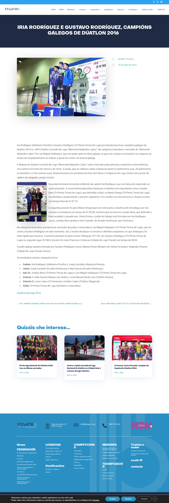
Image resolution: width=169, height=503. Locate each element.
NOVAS (61, 10)
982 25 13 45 (114, 424)
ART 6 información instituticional (23, 478)
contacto (137, 467)
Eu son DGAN (107, 479)
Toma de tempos (108, 476)
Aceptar (112, 499)
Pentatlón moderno (52, 469)
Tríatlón (48, 472)
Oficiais (48, 457)
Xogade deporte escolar (111, 452)
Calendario (78, 451)
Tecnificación (132, 10)
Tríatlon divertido (108, 455)
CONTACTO (161, 10)
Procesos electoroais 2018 (26, 464)
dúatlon (121, 59)
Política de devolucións (82, 457)
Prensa (130, 59)
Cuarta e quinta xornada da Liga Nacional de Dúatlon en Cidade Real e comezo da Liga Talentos (84, 368)
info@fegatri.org (87, 424)
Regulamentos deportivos (83, 459)
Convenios (21, 472)
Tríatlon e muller (147, 10)
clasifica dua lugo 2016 (29, 293)
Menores (120, 10)
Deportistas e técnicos (53, 451)
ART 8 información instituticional (23, 482)
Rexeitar (128, 499)
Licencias (82, 10)
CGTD (104, 470)
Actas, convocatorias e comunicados (25, 468)
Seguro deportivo (51, 460)
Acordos (20, 459)
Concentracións (108, 473)
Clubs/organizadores (52, 454)
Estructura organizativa (25, 462)
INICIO (53, 10)
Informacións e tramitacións (27, 453)
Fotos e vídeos (79, 468)
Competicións (94, 10)
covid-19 (136, 460)
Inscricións (78, 454)
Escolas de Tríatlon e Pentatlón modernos (109, 449)
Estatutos (20, 456)
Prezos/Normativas (52, 448)
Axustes (95, 500)
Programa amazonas (138, 451)
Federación (70, 10)
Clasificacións (108, 10)
